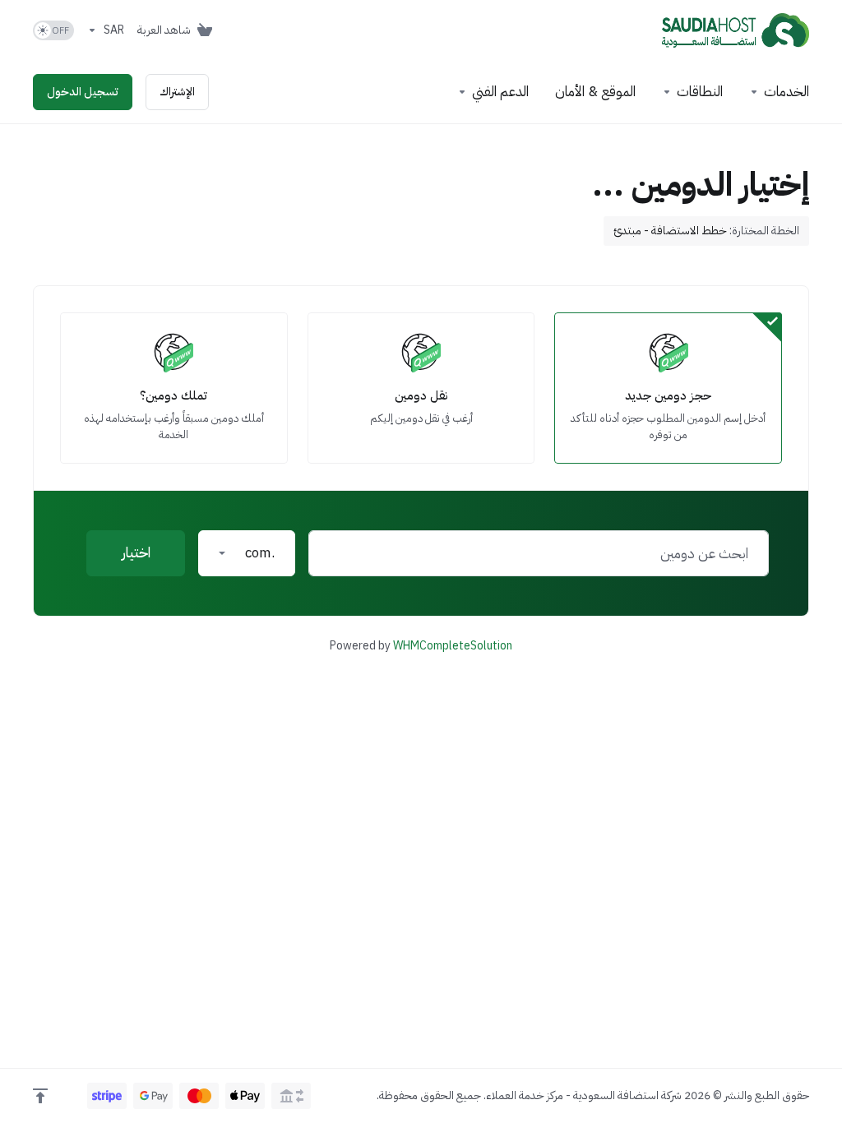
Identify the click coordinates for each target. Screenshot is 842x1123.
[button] (246, 553)
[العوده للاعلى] (40, 1096)
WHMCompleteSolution (452, 645)
